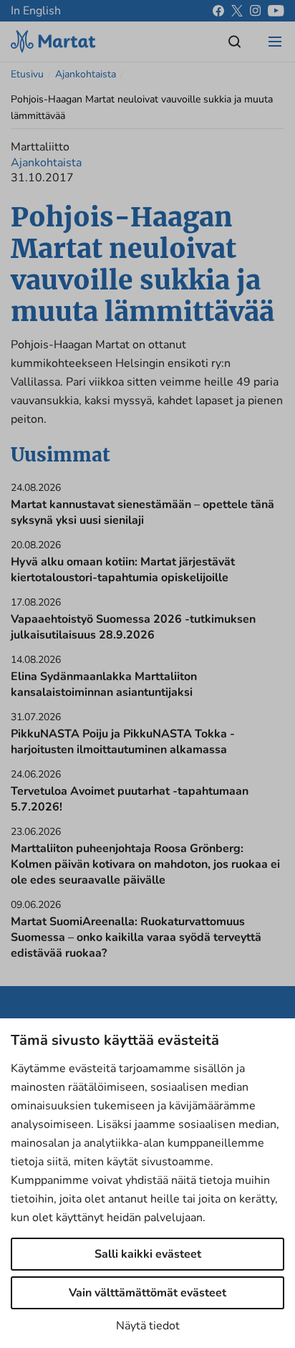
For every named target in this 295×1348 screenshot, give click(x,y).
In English (36, 11)
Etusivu (27, 74)
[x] (237, 10)
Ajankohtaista (85, 74)
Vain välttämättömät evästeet (147, 1293)
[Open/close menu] (275, 41)
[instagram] (255, 10)
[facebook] (218, 10)
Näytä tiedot (148, 1326)
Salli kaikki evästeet (148, 1254)
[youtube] (276, 10)
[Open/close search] (235, 41)
